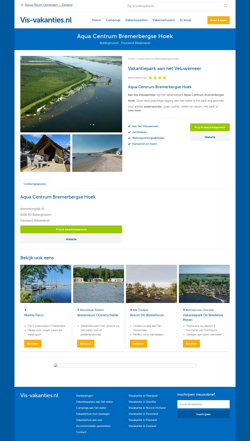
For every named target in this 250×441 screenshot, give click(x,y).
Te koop (185, 20)
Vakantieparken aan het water (94, 401)
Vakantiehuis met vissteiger (93, 413)
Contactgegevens (35, 183)
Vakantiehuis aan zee (89, 420)
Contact (81, 432)
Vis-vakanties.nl (46, 20)
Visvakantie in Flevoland (143, 413)
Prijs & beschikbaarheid (210, 127)
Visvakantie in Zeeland (142, 426)
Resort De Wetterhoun (147, 315)
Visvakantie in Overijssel (143, 395)
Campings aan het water (91, 407)
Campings (113, 20)
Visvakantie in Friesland (143, 420)
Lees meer (134, 110)
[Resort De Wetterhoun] (151, 284)
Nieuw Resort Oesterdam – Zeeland (48, 4)
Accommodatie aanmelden (93, 426)
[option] (45, 153)
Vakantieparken (136, 20)
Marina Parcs (34, 315)
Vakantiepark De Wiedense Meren (203, 317)
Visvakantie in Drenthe (142, 401)
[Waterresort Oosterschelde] (98, 284)
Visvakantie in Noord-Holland (147, 407)
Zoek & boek (218, 20)
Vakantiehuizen (164, 20)
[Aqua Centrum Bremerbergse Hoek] (71, 94)
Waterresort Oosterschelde (97, 315)
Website (210, 137)
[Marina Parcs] (45, 284)
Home (96, 20)
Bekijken (32, 343)
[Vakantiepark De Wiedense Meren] (204, 284)
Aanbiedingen (84, 395)
